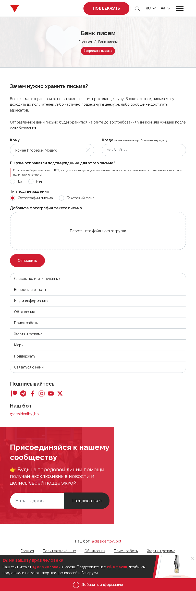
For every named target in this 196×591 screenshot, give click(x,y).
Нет (39, 181)
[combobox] (52, 150)
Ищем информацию (31, 301)
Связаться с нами (29, 367)
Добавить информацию (101, 585)
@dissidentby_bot (25, 414)
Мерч (18, 345)
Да (20, 181)
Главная (85, 42)
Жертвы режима (28, 334)
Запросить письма (98, 51)
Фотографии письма (35, 198)
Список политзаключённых (37, 279)
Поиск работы (26, 323)
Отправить (27, 260)
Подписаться (87, 500)
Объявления (24, 312)
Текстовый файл (80, 198)
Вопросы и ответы (30, 290)
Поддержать (106, 8)
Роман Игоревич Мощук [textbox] (36, 150)
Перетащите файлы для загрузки (98, 231)
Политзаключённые (59, 551)
